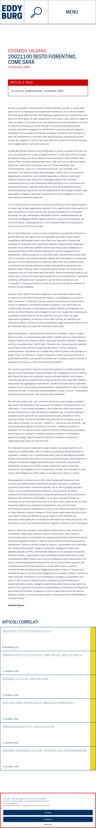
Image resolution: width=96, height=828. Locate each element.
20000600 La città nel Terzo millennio (25, 679)
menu (72, 12)
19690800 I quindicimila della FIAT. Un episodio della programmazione (44, 750)
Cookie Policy (48, 824)
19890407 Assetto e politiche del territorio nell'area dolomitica (42, 655)
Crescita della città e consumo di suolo (26, 631)
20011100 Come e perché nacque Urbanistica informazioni (37, 703)
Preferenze (48, 819)
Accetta (48, 812)
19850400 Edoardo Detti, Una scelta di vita (28, 726)
